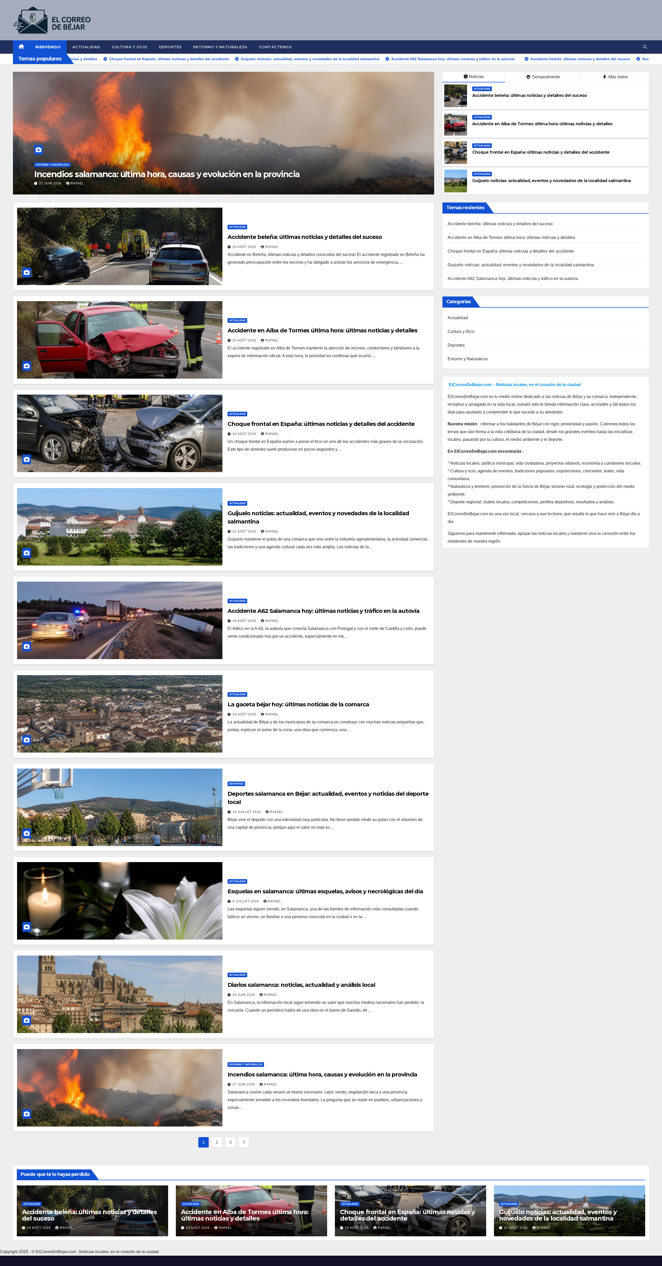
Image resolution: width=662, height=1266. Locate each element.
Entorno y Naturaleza (220, 47)
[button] (645, 47)
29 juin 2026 (244, 995)
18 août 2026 (244, 714)
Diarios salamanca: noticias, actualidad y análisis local (301, 984)
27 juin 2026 (244, 1084)
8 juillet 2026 (246, 901)
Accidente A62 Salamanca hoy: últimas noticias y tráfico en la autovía (323, 610)
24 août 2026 (244, 340)
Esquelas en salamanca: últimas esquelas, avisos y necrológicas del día (325, 891)
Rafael (84, 183)
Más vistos (617, 77)
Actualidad (86, 47)
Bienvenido (48, 47)
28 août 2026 (244, 247)
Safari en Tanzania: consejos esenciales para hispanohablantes (155, 174)
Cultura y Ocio (130, 47)
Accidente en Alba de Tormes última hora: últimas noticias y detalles (542, 123)
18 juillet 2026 (247, 812)
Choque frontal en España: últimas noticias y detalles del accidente (541, 152)
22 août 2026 (244, 531)
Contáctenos (275, 47)
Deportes (170, 47)
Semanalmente (545, 77)
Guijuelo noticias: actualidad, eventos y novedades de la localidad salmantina (551, 180)
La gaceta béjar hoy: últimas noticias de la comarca (298, 704)
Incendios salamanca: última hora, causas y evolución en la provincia (322, 1074)
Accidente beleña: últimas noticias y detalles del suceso (529, 95)
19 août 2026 (244, 621)
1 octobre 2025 (54, 183)
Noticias (476, 76)
